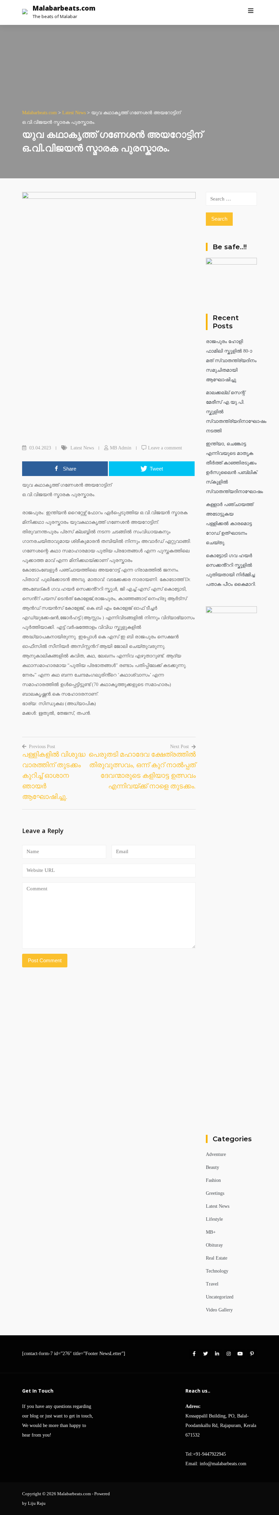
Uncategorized (219, 1296)
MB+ (211, 1232)
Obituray (214, 1245)
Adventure (216, 1154)
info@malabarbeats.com (223, 1463)
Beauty (212, 1167)
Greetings (215, 1193)
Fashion (213, 1180)
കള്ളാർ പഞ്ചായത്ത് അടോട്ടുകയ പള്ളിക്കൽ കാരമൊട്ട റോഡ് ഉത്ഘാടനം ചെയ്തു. (229, 523)
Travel (212, 1284)
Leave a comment (165, 447)
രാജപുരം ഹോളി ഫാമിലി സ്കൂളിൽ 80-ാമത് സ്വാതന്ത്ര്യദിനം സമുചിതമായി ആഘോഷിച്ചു (231, 360)
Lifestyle (214, 1219)
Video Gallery (219, 1309)
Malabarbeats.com (64, 8)
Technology (217, 1271)
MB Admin (120, 447)
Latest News (82, 447)
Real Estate (216, 1258)
